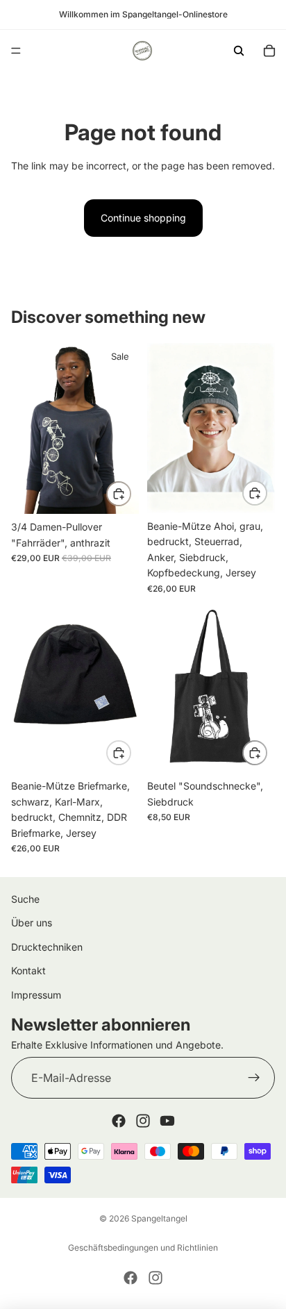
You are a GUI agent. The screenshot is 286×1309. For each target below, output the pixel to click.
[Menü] (16, 51)
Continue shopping (143, 218)
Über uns (31, 922)
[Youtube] (167, 1120)
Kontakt (28, 970)
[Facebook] (118, 1120)
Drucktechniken (47, 947)
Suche (25, 899)
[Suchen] (239, 50)
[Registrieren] (254, 1077)
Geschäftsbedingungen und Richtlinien (143, 1247)
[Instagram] (143, 1120)
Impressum (36, 995)
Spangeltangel (159, 1218)
